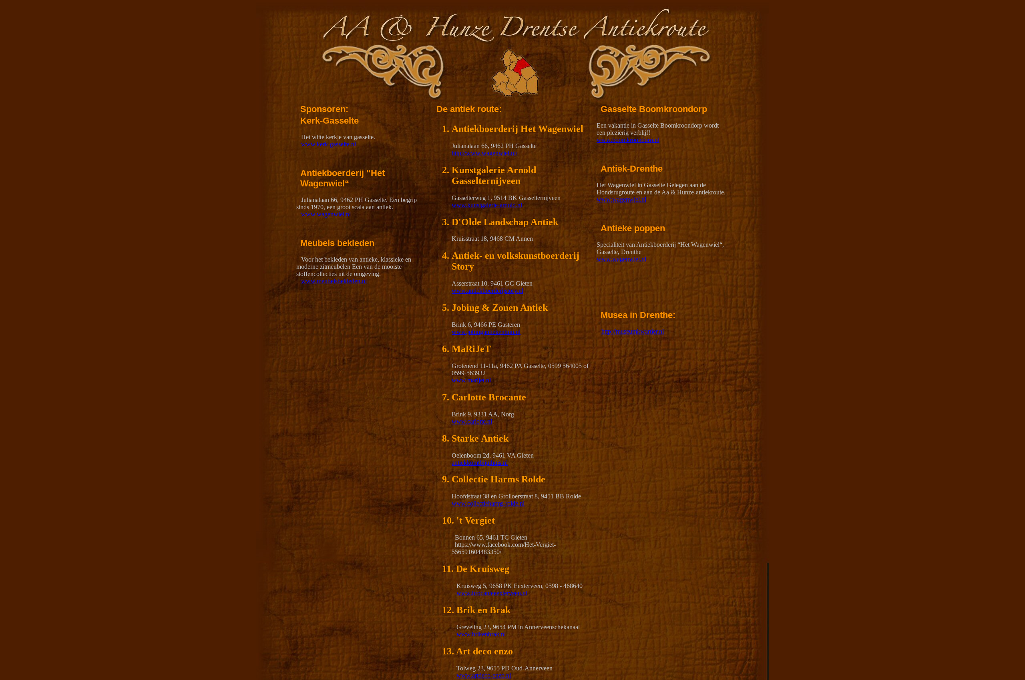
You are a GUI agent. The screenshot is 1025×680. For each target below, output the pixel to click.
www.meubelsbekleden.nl (334, 281)
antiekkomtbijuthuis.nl (480, 462)
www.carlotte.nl (472, 421)
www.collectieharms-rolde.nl (488, 503)
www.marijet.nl (471, 380)
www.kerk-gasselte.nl (328, 144)
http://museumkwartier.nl (632, 331)
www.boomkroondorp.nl (628, 139)
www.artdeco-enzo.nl (483, 675)
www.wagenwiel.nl (326, 214)
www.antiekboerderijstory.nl (487, 290)
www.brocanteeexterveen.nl (491, 593)
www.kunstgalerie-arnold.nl (487, 205)
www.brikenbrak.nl (481, 634)
